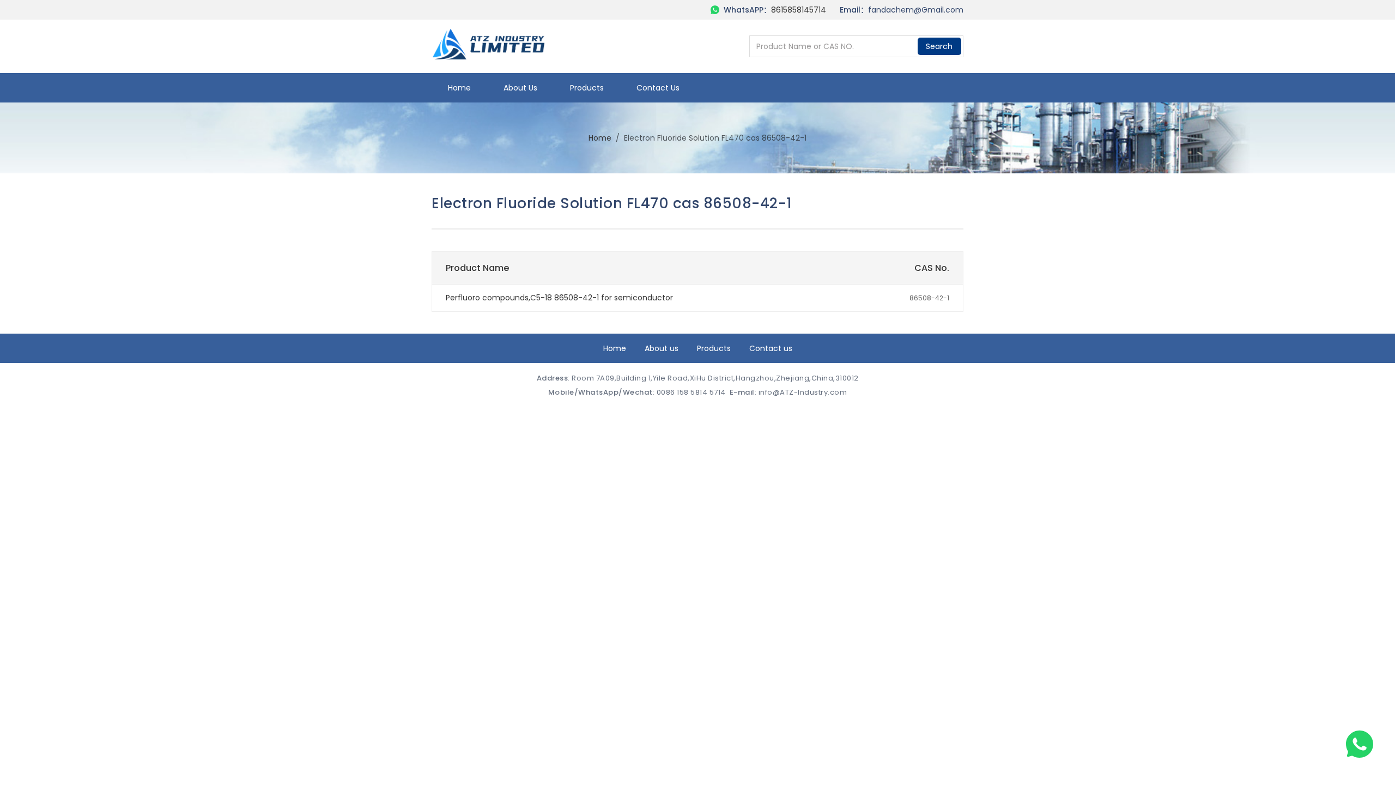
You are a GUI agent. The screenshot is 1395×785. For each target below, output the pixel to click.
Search (939, 46)
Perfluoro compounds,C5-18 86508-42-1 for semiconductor (559, 297)
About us (520, 87)
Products (587, 87)
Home (459, 87)
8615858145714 (798, 10)
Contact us (658, 87)
